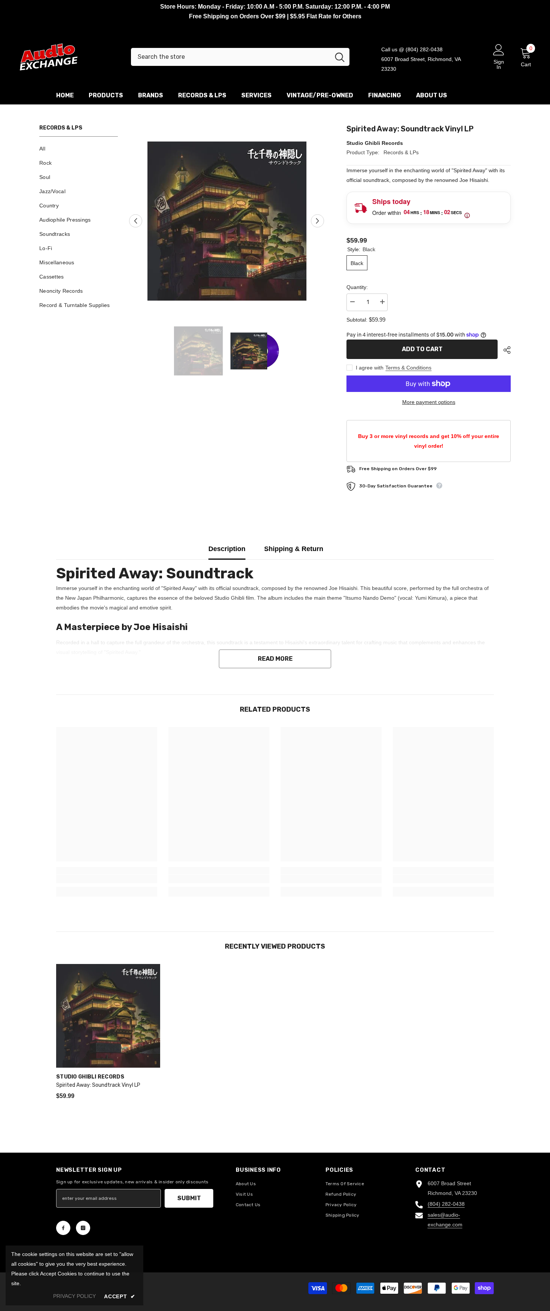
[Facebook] (63, 1228)
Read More (275, 658)
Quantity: (357, 287)
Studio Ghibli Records (374, 143)
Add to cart (422, 349)
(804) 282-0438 (446, 1204)
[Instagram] (83, 1228)
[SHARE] (504, 350)
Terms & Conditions (408, 368)
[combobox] (230, 57)
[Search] (240, 57)
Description (226, 549)
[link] (106, 879)
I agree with (370, 368)
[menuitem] (78, 149)
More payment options (428, 402)
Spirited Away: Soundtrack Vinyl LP (98, 1085)
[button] (135, 221)
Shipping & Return (293, 549)
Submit (189, 1198)
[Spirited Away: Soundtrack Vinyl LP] (108, 1016)
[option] (226, 221)
